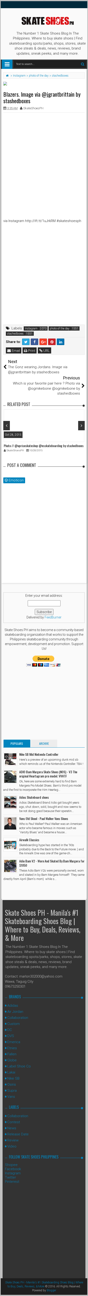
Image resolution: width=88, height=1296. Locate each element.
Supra (12, 1090)
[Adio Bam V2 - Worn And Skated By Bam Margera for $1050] (10, 866)
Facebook (13, 1169)
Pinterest (12, 1181)
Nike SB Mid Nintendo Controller (38, 754)
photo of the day (59, 328)
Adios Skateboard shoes (34, 797)
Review (13, 1140)
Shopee (11, 1165)
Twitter (10, 1177)
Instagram (31, 328)
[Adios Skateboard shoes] (10, 802)
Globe (12, 1060)
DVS (10, 1036)
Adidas (12, 1005)
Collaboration (17, 1018)
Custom (13, 1024)
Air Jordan (15, 1012)
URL (46, 351)
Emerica (13, 1042)
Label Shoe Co (19, 1066)
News (11, 1128)
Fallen (11, 1054)
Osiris (11, 1084)
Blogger (51, 1290)
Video (11, 1146)
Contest (13, 1122)
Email (15, 351)
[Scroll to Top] (82, 1287)
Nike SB (13, 1078)
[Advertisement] (44, 160)
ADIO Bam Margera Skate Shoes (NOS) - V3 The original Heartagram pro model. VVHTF (48, 773)
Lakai (11, 1072)
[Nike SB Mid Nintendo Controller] (10, 759)
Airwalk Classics (29, 839)
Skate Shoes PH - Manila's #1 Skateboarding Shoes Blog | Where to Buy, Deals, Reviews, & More (42, 925)
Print (31, 351)
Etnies (12, 1048)
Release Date (18, 1134)
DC (9, 1030)
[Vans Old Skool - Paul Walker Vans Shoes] (10, 823)
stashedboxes (15, 333)
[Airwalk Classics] (10, 845)
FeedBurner (53, 617)
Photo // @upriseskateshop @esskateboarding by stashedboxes (44, 445)
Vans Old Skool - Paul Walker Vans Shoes (43, 818)
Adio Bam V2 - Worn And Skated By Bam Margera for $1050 (51, 863)
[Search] (82, 64)
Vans (11, 1097)
